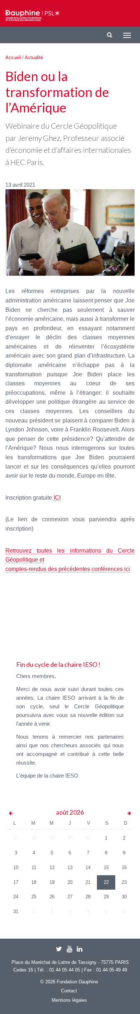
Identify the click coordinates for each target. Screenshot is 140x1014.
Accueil (13, 57)
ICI (57, 498)
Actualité (34, 57)
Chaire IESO (32, 15)
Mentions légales (69, 1000)
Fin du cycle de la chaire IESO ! (58, 664)
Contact (69, 990)
